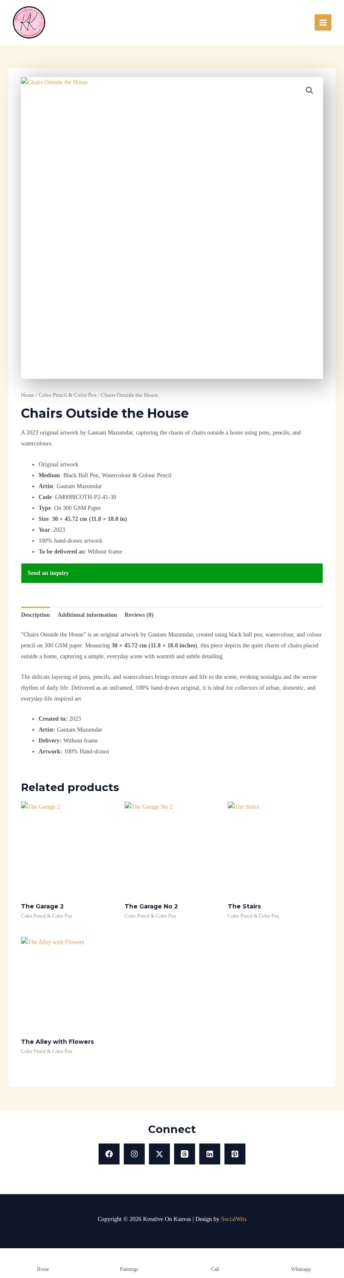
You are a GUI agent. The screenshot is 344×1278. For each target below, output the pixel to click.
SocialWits (233, 1219)
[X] (159, 1153)
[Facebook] (109, 1153)
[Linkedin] (209, 1153)
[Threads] (184, 1153)
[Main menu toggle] (323, 22)
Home (27, 395)
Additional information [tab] (87, 615)
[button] (309, 90)
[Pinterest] (234, 1153)
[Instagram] (134, 1153)
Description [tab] (35, 615)
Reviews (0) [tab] (139, 615)
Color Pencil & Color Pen (67, 395)
